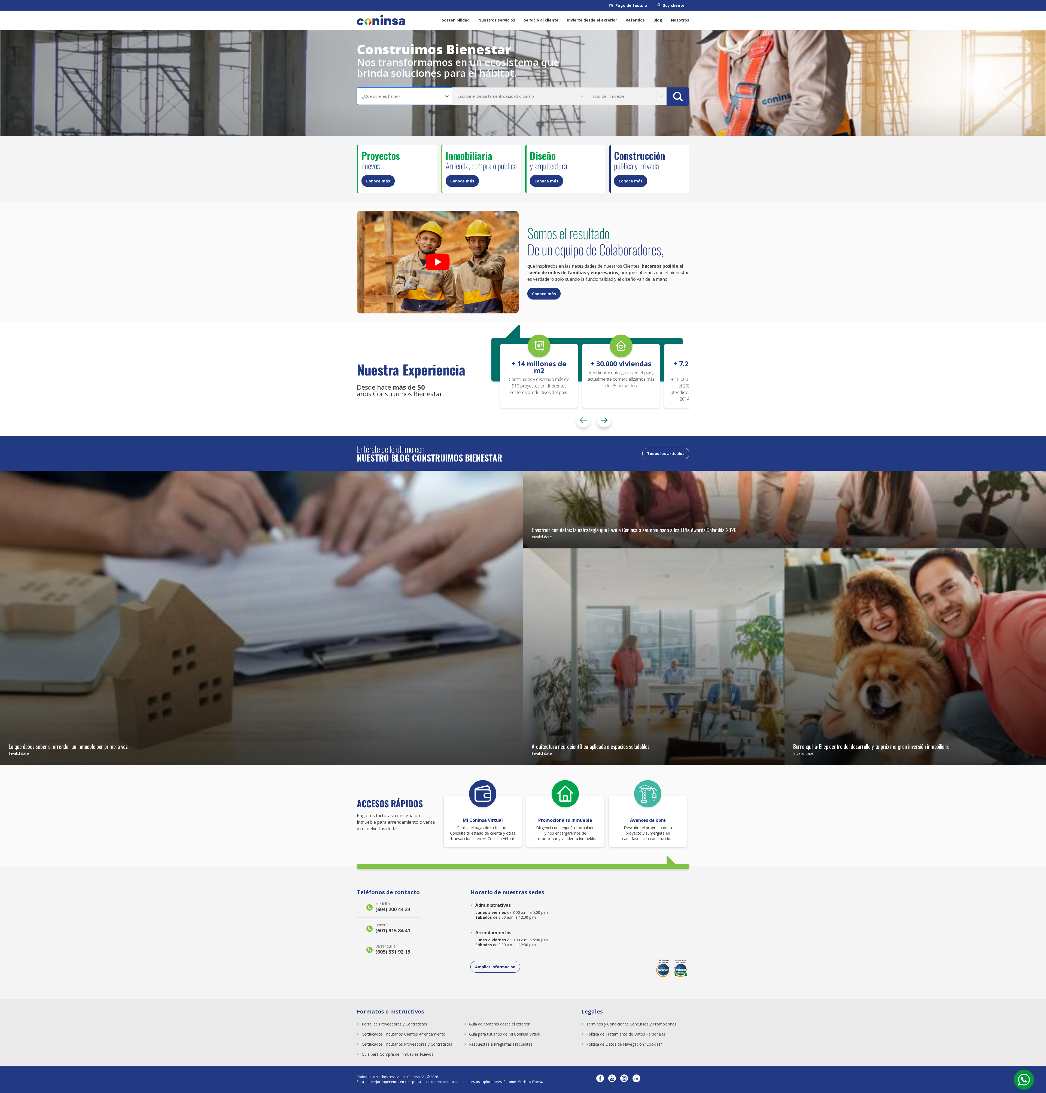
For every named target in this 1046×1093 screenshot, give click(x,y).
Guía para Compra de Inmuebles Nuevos (397, 1054)
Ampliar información (495, 966)
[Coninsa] (381, 20)
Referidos (635, 20)
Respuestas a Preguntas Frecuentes (501, 1044)
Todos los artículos (666, 453)
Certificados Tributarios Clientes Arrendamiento (403, 1034)
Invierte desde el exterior (592, 20)
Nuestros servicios (496, 20)
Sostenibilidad (456, 20)
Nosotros (680, 20)
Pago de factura (631, 5)
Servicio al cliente (541, 20)
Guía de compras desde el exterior (499, 1024)
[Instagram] (624, 1079)
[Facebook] (600, 1079)
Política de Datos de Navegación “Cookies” (624, 1044)
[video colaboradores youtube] (438, 262)
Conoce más (378, 181)
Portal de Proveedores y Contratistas (394, 1024)
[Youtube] (612, 1079)
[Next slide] (604, 420)
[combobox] (362, 96)
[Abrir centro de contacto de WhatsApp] (1024, 1080)
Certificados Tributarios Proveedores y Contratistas (407, 1044)
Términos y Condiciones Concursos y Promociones (631, 1024)
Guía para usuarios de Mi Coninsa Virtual (504, 1034)
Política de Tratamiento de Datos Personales (626, 1034)
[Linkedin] (636, 1079)
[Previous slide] (583, 420)
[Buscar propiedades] (678, 96)
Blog (657, 20)
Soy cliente (674, 5)
